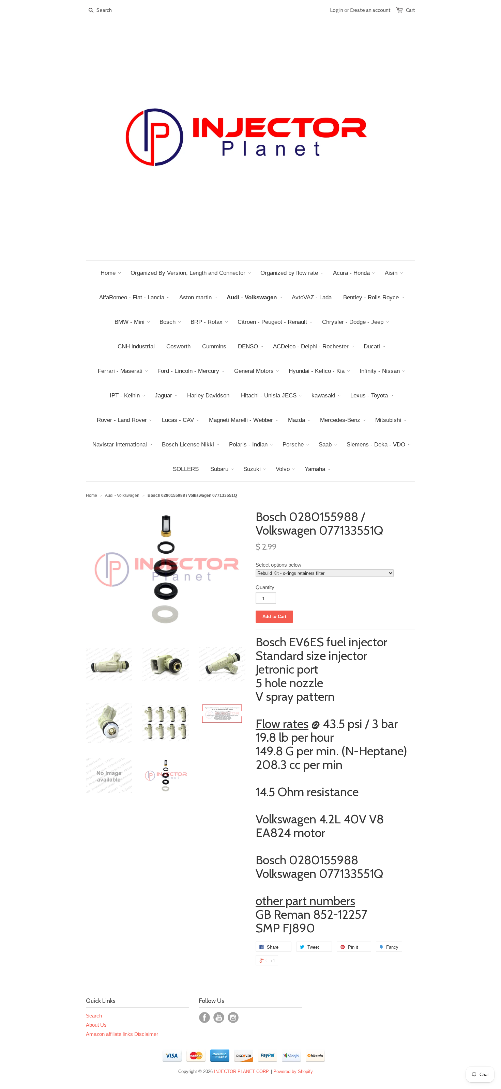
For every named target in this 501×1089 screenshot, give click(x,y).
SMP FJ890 (285, 927)
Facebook (204, 1017)
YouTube (218, 1017)
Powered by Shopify (293, 1071)
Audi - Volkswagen (122, 495)
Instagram (233, 1017)
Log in (336, 10)
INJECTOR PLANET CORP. (242, 1071)
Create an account (370, 10)
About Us (96, 1025)
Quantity (265, 587)
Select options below (278, 565)
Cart (410, 10)
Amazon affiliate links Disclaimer (122, 1034)
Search (94, 1016)
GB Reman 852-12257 (311, 914)
